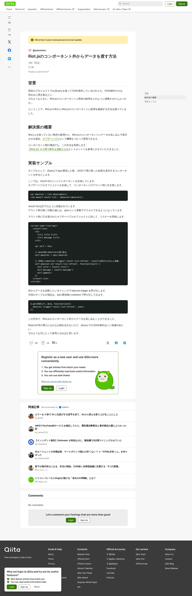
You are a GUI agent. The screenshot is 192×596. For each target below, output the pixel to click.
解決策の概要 (150, 97)
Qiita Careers (101, 9)
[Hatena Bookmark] (9, 59)
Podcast (110, 577)
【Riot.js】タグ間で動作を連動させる (48, 149)
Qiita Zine (140, 559)
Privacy (51, 563)
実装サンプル (150, 101)
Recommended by (50, 407)
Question (32, 9)
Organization (84, 9)
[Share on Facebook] (9, 50)
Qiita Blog (169, 563)
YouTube (110, 573)
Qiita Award (82, 577)
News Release (171, 568)
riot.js (36, 63)
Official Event (46, 9)
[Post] (9, 42)
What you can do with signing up (56, 381)
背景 (147, 93)
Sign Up (84, 520)
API (78, 587)
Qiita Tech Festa (84, 573)
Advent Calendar (85, 568)
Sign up (24, 587)
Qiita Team (141, 554)
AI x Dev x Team (122, 9)
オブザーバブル (51, 138)
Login (170, 3)
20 (9, 22)
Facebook (111, 568)
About (51, 554)
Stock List (20, 9)
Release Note (83, 554)
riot (30, 63)
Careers (168, 559)
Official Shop (142, 563)
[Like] (9, 17)
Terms (51, 559)
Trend (9, 9)
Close (37, 587)
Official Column (65, 9)
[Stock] (9, 30)
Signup (181, 3)
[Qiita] (10, 4)
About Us (169, 554)
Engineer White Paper (87, 582)
